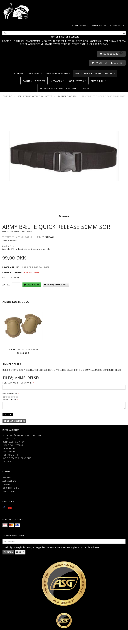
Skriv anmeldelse (44, 237)
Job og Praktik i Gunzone (16, 458)
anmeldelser (24, 237)
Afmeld (20, 552)
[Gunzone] (16, 10)
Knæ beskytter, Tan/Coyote (23, 349)
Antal (6, 284)
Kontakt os (117, 25)
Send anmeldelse (14, 420)
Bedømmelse (9, 393)
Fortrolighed (80, 25)
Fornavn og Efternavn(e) (17, 382)
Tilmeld (8, 552)
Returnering (9, 451)
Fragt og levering (12, 445)
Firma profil (99, 25)
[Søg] (124, 32)
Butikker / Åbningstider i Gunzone (21, 435)
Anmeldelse (9, 399)
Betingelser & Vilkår (13, 442)
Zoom (65, 216)
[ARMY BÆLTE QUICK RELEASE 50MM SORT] (64, 155)
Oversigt (7, 461)
